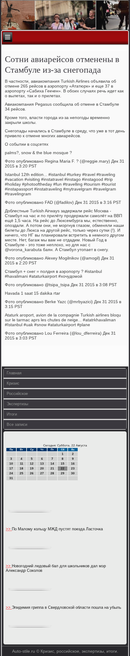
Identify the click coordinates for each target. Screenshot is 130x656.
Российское (17, 393)
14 (52, 463)
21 (52, 468)
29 (62, 473)
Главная (14, 373)
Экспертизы (17, 404)
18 (21, 468)
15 (62, 463)
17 (11, 468)
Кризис (13, 383)
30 (73, 473)
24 (11, 473)
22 (62, 468)
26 (32, 473)
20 (42, 468)
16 (73, 463)
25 (21, 473)
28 (52, 473)
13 (42, 463)
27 (42, 473)
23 (73, 468)
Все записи (17, 424)
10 (11, 463)
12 (32, 463)
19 (32, 468)
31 (11, 478)
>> (9, 529)
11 (21, 463)
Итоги (12, 414)
